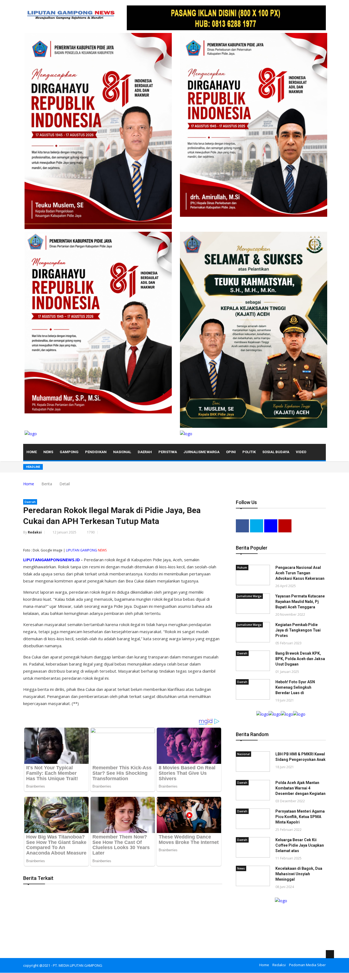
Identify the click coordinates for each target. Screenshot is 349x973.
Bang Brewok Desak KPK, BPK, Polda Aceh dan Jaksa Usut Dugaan (300, 658)
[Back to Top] (330, 954)
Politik (249, 452)
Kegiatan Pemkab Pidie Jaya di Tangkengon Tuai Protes (298, 630)
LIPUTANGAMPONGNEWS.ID (51, 559)
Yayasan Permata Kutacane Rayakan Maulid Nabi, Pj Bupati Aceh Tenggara (300, 601)
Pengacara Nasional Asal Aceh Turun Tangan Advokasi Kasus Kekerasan (299, 573)
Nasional (122, 452)
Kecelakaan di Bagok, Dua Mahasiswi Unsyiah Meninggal (298, 874)
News (48, 452)
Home (31, 452)
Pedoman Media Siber (307, 964)
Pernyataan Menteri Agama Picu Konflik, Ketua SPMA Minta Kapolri (300, 816)
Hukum (242, 567)
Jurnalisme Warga (201, 452)
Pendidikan (96, 452)
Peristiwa (167, 452)
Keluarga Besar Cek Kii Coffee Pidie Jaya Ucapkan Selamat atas (299, 845)
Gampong (69, 452)
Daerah (145, 452)
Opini (231, 452)
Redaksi (35, 532)
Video (301, 452)
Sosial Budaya (275, 452)
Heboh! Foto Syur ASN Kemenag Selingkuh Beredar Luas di (295, 687)
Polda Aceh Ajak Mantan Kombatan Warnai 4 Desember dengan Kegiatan (300, 788)
